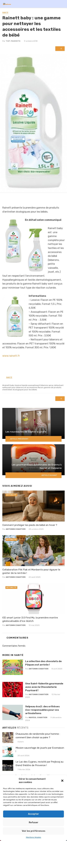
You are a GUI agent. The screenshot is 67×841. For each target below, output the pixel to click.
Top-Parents (13, 41)
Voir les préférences (33, 831)
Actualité (11, 495)
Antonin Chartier (16, 529)
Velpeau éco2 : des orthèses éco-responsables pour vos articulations (42, 710)
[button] (62, 780)
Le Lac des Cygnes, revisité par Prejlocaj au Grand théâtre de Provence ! (39, 763)
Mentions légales (33, 837)
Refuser (33, 822)
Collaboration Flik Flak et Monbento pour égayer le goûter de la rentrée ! (31, 571)
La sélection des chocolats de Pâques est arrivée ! (43, 663)
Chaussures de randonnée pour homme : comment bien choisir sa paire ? (38, 735)
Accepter (33, 814)
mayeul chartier (38, 717)
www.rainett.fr (11, 355)
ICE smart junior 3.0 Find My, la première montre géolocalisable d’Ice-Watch (30, 619)
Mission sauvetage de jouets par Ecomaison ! (40, 749)
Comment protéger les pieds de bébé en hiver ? (29, 525)
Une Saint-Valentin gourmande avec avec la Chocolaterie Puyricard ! (44, 687)
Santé (5, 12)
